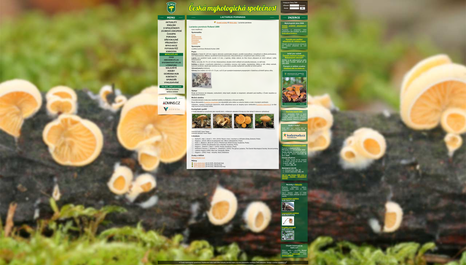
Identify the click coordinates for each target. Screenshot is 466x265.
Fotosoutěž (171, 49)
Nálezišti (298, 185)
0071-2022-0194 (199, 166)
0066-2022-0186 (199, 165)
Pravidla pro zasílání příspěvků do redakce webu (294, 40)
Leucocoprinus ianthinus (290, 199)
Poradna (171, 37)
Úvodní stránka (222, 23)
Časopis (171, 34)
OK (302, 8)
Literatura (171, 65)
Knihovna (171, 51)
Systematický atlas (171, 63)
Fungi (193, 35)
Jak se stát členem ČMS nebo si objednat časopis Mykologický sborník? (294, 176)
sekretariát (296, 254)
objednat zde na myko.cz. (294, 68)
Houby (171, 71)
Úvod (171, 57)
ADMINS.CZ (282, 262)
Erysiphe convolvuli (288, 227)
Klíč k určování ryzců (198, 158)
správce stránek (172, 92)
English (171, 25)
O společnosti (171, 28)
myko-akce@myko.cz (289, 33)
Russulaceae (195, 42)
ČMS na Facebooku (172, 89)
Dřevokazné (171, 40)
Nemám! (302, 5)
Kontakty (171, 77)
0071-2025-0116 (199, 163)
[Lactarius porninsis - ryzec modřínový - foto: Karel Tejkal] (201, 80)
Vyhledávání (171, 83)
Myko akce (171, 46)
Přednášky (171, 43)
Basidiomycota (196, 37)
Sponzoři (171, 80)
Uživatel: (286, 5)
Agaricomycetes (196, 38)
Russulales (195, 40)
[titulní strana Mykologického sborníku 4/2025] (294, 106)
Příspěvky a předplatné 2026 (294, 145)
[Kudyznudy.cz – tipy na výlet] (294, 140)
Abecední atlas (171, 60)
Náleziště (171, 68)
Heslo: (286, 8)
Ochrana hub (171, 74)
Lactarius (194, 43)
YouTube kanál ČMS (294, 112)
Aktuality (171, 22)
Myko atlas (171, 54)
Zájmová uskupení (171, 31)
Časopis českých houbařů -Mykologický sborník (294, 56)
